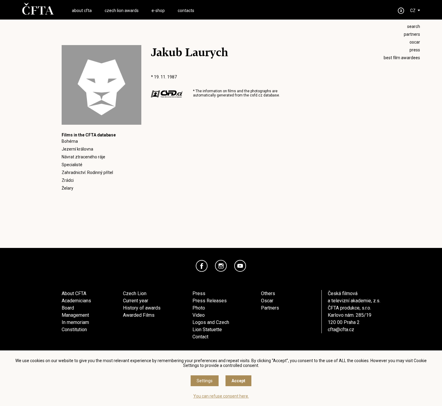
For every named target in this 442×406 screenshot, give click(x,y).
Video (198, 315)
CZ (413, 10)
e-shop (158, 10)
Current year (135, 301)
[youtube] (240, 266)
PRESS (415, 49)
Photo (198, 308)
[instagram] (221, 266)
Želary (67, 188)
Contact (200, 337)
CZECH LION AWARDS (122, 10)
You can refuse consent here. (221, 396)
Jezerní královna (77, 149)
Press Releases (209, 301)
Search (413, 26)
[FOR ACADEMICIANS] (401, 11)
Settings (205, 380)
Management (75, 315)
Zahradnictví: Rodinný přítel (87, 172)
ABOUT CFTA (82, 10)
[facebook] (202, 266)
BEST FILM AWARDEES (402, 57)
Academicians (76, 301)
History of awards (142, 308)
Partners (270, 308)
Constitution (74, 329)
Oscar (267, 301)
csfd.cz (256, 95)
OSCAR (415, 42)
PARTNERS (412, 34)
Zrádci (68, 180)
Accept (238, 380)
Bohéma (70, 141)
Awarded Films (139, 315)
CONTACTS (186, 10)
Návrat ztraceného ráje (83, 156)
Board (68, 308)
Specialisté (72, 164)
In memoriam (75, 322)
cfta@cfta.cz (341, 329)
